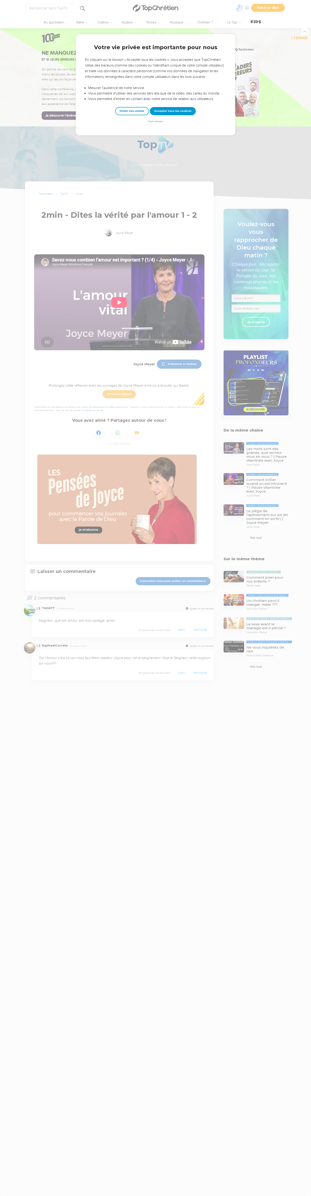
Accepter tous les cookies (172, 110)
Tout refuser (155, 121)
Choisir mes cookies (132, 111)
